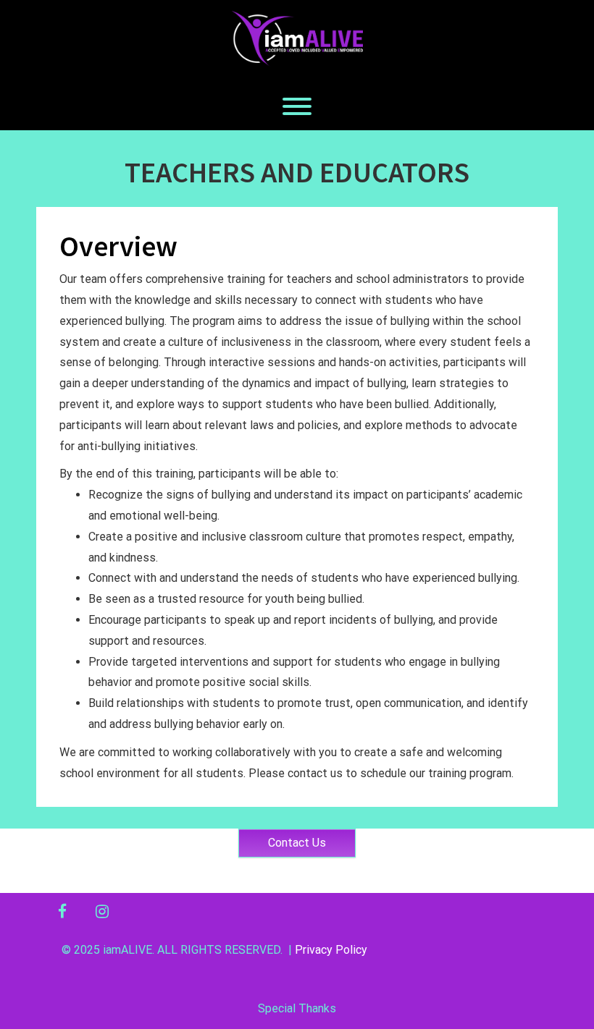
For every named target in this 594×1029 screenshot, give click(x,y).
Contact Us (297, 843)
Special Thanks (297, 1008)
